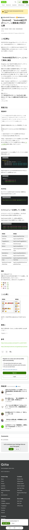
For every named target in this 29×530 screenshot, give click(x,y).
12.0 (8, 288)
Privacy (2, 483)
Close (13, 523)
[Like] (2, 351)
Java (2, 28)
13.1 (8, 282)
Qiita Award (19, 490)
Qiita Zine (19, 503)
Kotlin (10, 28)
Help (2, 492)
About (2, 479)
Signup (25, 2)
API (18, 495)
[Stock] (6, 351)
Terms (2, 481)
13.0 (8, 284)
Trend (3, 5)
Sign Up (17, 449)
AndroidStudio (19, 28)
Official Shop (20, 505)
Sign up (14, 373)
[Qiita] (3, 2)
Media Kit (3, 488)
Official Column (20, 483)
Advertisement (4, 495)
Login (19, 2)
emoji (14, 28)
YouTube (3, 510)
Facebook (3, 508)
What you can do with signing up (10, 369)
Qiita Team (19, 501)
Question (14, 5)
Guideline (3, 485)
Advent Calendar (21, 485)
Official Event (21, 5)
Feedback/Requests (5, 490)
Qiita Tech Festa (20, 488)
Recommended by (11, 386)
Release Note (20, 479)
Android (6, 28)
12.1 (8, 286)
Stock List (8, 5)
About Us (3, 518)
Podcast (3, 512)
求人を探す (6, 523)
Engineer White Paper (22, 492)
